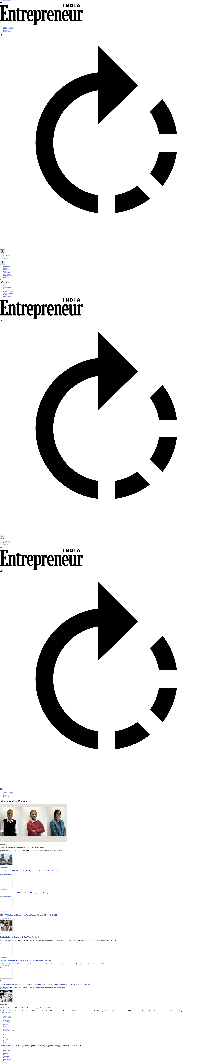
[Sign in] (1, 787)
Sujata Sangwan (6, 1012)
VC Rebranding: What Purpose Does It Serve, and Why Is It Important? (25, 1008)
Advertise (5, 1029)
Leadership (6, 30)
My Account (6, 255)
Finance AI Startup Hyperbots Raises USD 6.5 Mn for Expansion (22, 847)
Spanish (5, 268)
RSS (4, 1042)
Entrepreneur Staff (7, 852)
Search (2, 280)
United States (6, 266)
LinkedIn (5, 1038)
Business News (7, 31)
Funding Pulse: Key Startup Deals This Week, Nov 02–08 (19, 937)
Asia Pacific (6, 272)
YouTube (5, 1039)
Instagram (5, 1041)
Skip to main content (5, 0)
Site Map (5, 1024)
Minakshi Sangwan (7, 941)
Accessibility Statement (9, 1022)
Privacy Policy (7, 1017)
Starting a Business (8, 27)
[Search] (1, 35)
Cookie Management (8, 1030)
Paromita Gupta (6, 989)
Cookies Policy (7, 1020)
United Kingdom (7, 275)
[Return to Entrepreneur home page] (41, 24)
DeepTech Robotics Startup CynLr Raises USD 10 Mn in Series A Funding (25, 960)
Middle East (6, 274)
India (4, 271)
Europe (5, 277)
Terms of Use (6, 1016)
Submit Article (7, 257)
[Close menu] (1, 789)
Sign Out (5, 258)
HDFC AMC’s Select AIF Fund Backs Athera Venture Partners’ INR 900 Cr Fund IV (29, 915)
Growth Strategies (8, 28)
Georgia (5, 269)
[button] (106, 547)
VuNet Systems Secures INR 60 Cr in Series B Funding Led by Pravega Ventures (27, 893)
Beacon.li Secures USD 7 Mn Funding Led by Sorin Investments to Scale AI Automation (30, 871)
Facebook (5, 1035)
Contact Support (7, 1026)
